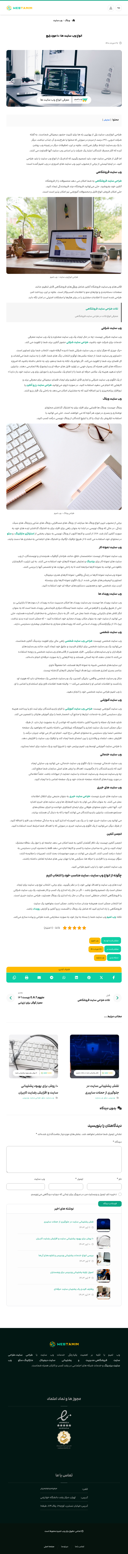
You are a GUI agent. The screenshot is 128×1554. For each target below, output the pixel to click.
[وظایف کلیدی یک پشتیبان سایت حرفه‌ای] (103, 1292)
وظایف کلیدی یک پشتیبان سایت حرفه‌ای (74, 1289)
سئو (9, 534)
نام (119, 1179)
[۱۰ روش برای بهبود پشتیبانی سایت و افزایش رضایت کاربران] (103, 1242)
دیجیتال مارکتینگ (36, 1360)
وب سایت (100, 957)
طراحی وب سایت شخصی (78, 641)
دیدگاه (117, 1142)
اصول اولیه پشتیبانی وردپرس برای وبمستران (72, 1272)
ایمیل (79, 1179)
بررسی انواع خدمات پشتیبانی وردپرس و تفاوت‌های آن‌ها (66, 1255)
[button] (119, 8)
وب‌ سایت (39, 1179)
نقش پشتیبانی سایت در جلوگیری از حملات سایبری (69, 1221)
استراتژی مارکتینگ (24, 534)
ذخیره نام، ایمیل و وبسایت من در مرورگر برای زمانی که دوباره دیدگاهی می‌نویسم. (73, 1194)
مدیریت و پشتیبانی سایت (71, 1360)
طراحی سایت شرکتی (77, 342)
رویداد (36, 909)
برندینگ (90, 561)
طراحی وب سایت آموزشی (78, 709)
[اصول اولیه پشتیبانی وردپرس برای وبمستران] (103, 1275)
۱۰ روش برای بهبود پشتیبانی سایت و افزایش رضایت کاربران (65, 1238)
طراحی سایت (24, 1355)
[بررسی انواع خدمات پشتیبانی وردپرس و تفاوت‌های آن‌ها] (103, 1259)
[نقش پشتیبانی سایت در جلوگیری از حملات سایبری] (103, 1225)
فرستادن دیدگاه (110, 1203)
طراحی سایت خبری (79, 796)
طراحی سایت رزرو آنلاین (39, 385)
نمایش (107, 119)
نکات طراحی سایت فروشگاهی (102, 309)
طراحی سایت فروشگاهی (108, 181)
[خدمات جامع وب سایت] (19, 8)
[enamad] (64, 1420)
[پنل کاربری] (110, 8)
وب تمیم (111, 917)
